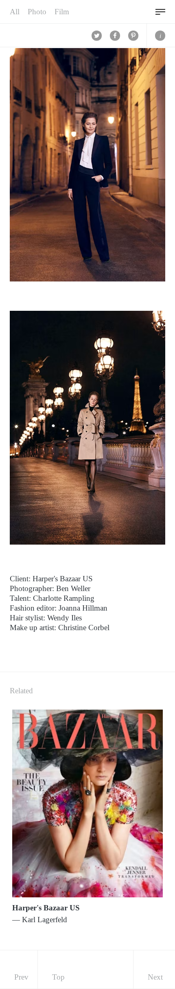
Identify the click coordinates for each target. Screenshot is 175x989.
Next (155, 977)
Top (58, 977)
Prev (21, 977)
